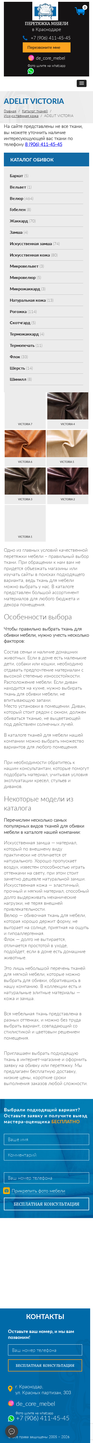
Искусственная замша (35, 243)
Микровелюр (25, 277)
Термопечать (26, 345)
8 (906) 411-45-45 (43, 144)
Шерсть (21, 367)
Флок (19, 356)
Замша (19, 232)
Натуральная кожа (31, 300)
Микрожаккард (27, 288)
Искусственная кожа (34, 254)
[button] (82, 83)
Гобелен (20, 209)
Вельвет (21, 186)
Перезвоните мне (43, 47)
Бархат (19, 175)
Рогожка (23, 311)
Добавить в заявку (25, 411)
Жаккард (23, 220)
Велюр (21, 198)
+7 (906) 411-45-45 (51, 38)
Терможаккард (27, 333)
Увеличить (25, 401)
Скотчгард (23, 322)
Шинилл (21, 379)
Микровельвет (27, 265)
